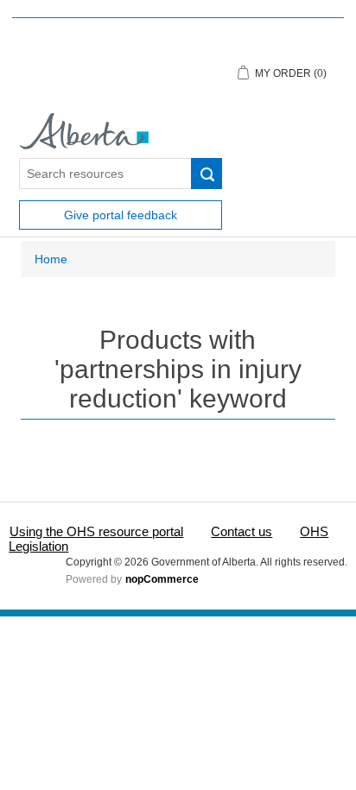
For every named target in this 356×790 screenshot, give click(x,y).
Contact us (241, 531)
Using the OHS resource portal (96, 531)
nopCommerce (162, 579)
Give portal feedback (120, 215)
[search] (206, 173)
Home (51, 259)
